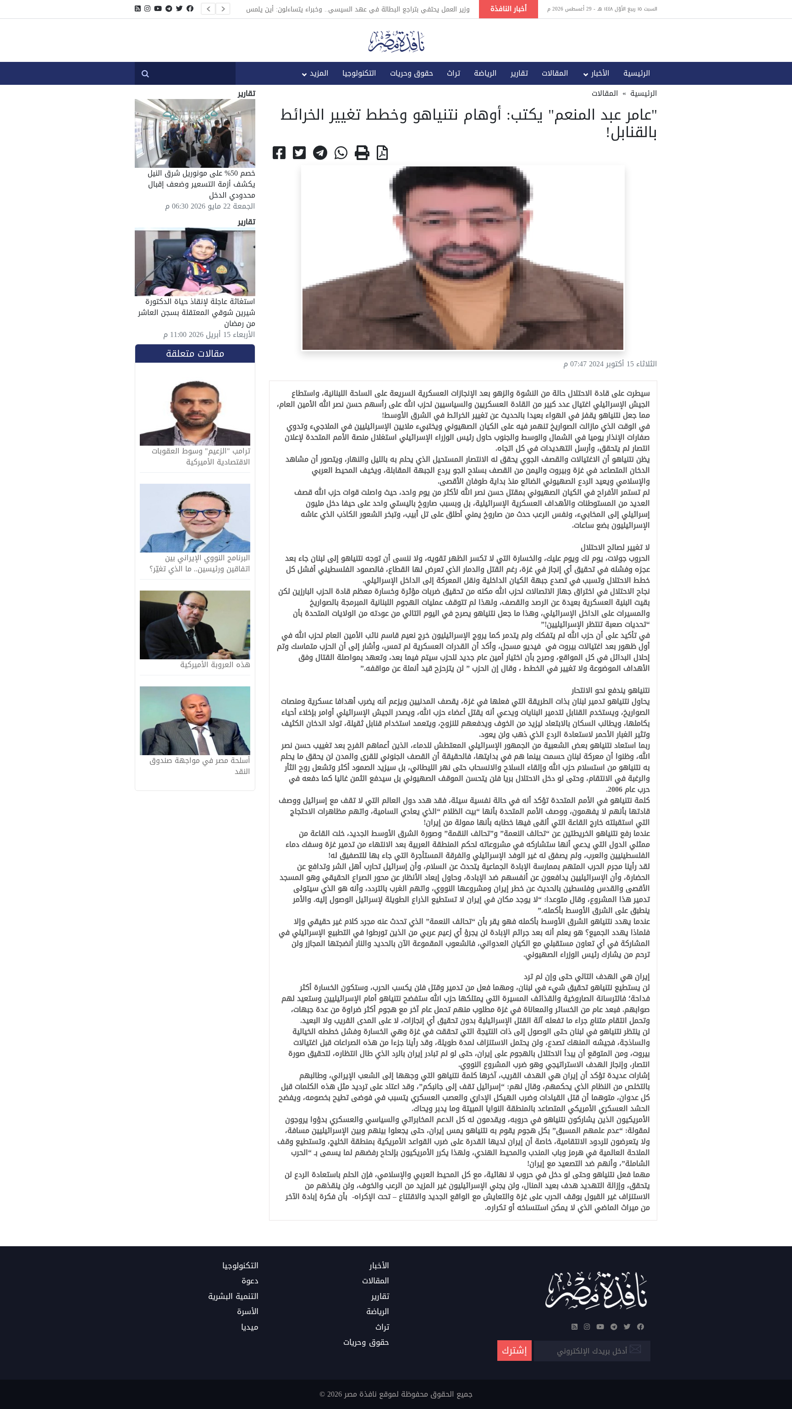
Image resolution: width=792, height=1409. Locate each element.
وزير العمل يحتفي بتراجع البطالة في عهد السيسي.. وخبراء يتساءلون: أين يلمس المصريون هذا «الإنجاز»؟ (358, 9)
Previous (208, 9)
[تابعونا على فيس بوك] (190, 8)
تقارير (519, 73)
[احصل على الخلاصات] (138, 8)
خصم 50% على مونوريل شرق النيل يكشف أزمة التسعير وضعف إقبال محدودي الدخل (201, 184)
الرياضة (485, 73)
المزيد (319, 73)
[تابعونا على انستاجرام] (147, 8)
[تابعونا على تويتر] (179, 8)
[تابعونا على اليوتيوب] (158, 8)
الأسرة (247, 1312)
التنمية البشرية (233, 1297)
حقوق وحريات (411, 73)
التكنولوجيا (359, 73)
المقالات (555, 73)
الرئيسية (636, 73)
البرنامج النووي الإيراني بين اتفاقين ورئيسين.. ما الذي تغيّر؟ (199, 564)
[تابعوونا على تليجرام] (168, 8)
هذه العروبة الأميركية (215, 664)
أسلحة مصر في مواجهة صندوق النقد (199, 766)
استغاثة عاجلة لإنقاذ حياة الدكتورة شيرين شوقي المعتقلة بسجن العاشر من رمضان (196, 312)
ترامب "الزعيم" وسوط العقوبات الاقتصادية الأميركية (201, 457)
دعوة (250, 1281)
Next (222, 9)
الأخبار (600, 73)
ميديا (249, 1327)
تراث (453, 73)
